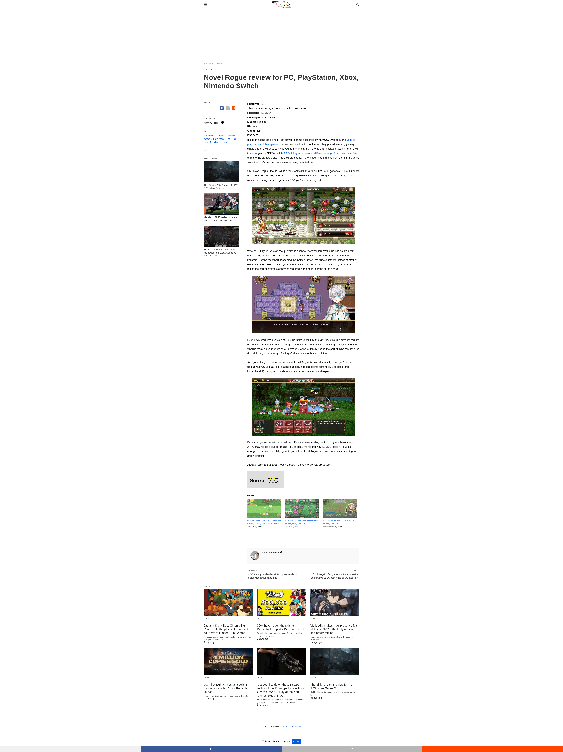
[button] (303, 215)
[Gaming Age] (281, 4)
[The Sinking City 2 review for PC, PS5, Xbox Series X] (221, 171)
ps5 (209, 142)
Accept (296, 741)
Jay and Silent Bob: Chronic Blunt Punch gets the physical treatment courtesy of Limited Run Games (226, 629)
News (259, 619)
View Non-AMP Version (291, 726)
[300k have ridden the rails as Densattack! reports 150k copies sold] (281, 602)
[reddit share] (233, 108)
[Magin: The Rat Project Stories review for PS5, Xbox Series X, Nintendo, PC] (221, 236)
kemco (220, 135)
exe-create (209, 135)
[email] (352, 749)
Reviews (221, 63)
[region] (281, 33)
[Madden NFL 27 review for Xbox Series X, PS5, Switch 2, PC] (221, 204)
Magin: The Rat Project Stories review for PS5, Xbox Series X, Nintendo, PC (220, 252)
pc (229, 139)
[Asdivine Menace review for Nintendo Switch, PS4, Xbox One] (302, 517)
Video (207, 619)
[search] (357, 4)
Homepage (208, 63)
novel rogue (218, 139)
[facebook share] (222, 108)
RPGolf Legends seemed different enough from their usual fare (320, 153)
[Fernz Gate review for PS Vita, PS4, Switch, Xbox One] (340, 517)
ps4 (235, 139)
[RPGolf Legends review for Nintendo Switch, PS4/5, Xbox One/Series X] (264, 517)
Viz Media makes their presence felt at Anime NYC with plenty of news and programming (333, 629)
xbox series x (220, 142)
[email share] (228, 108)
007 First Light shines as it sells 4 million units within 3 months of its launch (225, 688)
